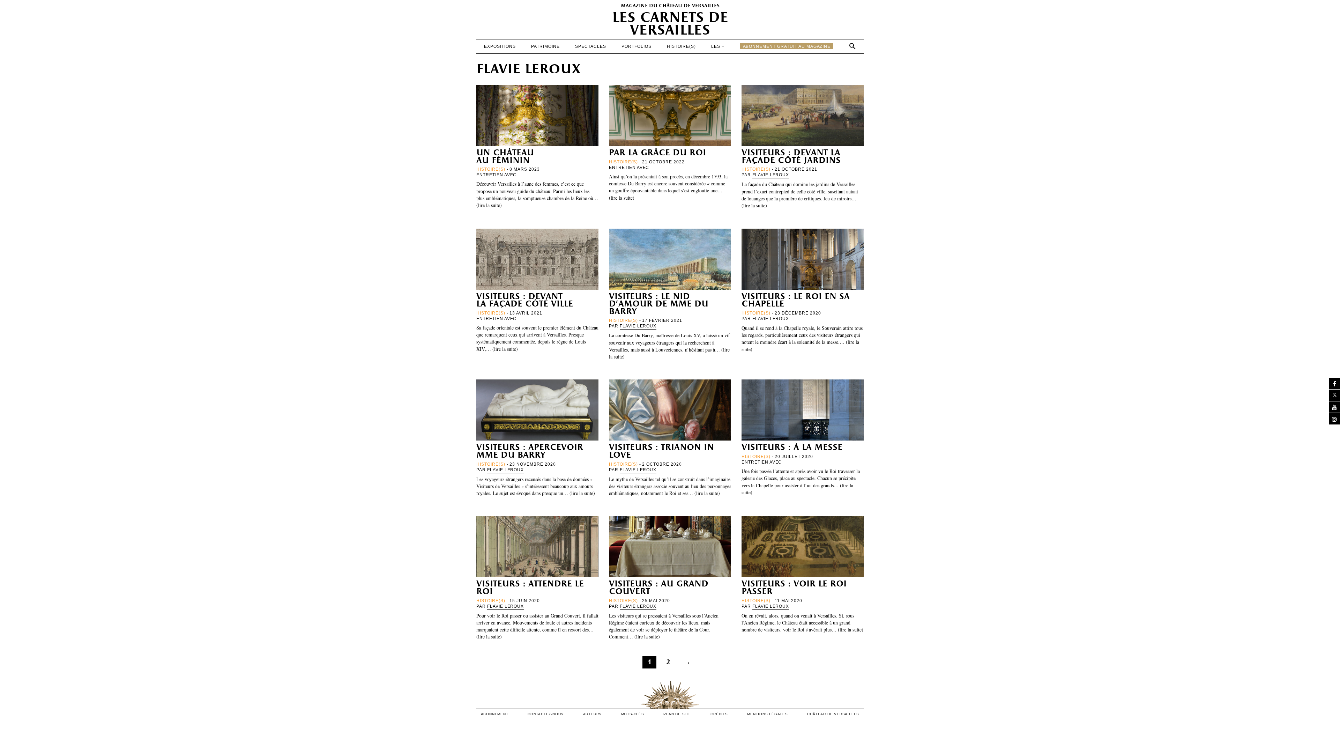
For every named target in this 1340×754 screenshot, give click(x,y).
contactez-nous (546, 714)
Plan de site (677, 714)
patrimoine (545, 46)
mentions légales (767, 714)
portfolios (636, 46)
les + (717, 46)
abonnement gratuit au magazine (787, 46)
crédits (719, 714)
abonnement (494, 714)
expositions (500, 46)
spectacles (590, 46)
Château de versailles (833, 714)
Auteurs (592, 714)
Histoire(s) (681, 46)
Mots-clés (632, 714)
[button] (852, 46)
